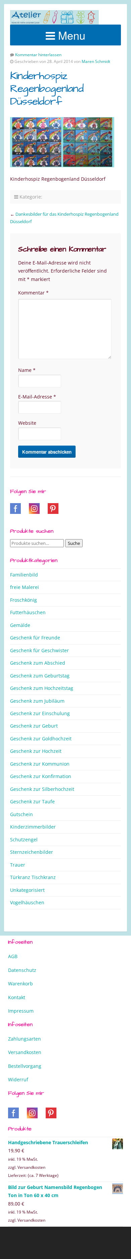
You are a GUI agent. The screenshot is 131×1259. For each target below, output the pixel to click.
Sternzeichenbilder (31, 852)
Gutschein (21, 814)
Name (27, 370)
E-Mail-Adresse (37, 396)
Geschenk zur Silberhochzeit (42, 789)
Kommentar (33, 292)
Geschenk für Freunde (35, 637)
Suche (74, 543)
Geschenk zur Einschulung (40, 713)
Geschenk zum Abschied (37, 663)
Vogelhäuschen (27, 902)
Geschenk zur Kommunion (40, 764)
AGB (12, 956)
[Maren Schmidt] (54, 17)
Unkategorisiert (27, 890)
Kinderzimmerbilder (33, 827)
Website (27, 423)
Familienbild (24, 574)
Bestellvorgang (24, 1066)
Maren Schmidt (96, 61)
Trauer (17, 865)
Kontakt (16, 997)
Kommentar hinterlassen (38, 54)
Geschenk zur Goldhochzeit (41, 738)
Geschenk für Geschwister (39, 650)
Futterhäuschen (28, 612)
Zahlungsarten (24, 1039)
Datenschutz (22, 970)
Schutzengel (24, 839)
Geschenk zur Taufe (32, 801)
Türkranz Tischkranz (33, 877)
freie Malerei (24, 587)
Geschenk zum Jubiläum (37, 701)
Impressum (21, 1011)
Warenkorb (20, 983)
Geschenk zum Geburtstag (40, 675)
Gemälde (20, 625)
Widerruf (18, 1079)
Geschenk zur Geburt (34, 726)
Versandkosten (24, 1052)
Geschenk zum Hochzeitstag (41, 688)
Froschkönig (23, 600)
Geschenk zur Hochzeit (35, 751)
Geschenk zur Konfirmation (40, 776)
